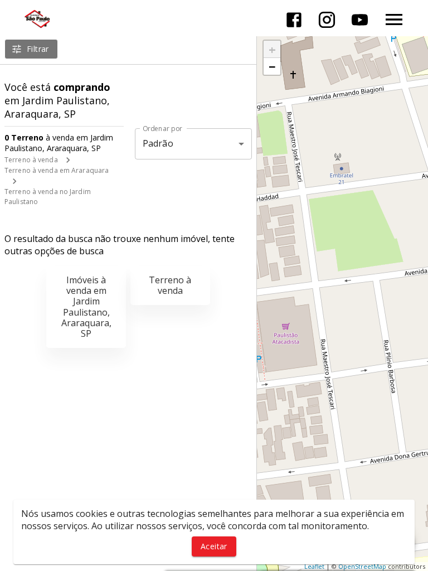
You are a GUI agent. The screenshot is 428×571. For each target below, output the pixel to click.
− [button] (272, 66)
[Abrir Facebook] (294, 20)
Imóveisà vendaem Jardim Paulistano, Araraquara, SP (86, 307)
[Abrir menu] (394, 19)
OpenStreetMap (362, 566)
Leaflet (314, 566)
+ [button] (272, 49)
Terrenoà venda (170, 285)
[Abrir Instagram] (327, 20)
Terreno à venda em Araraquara (56, 170)
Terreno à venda (31, 159)
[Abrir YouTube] (359, 20)
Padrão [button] (158, 143)
